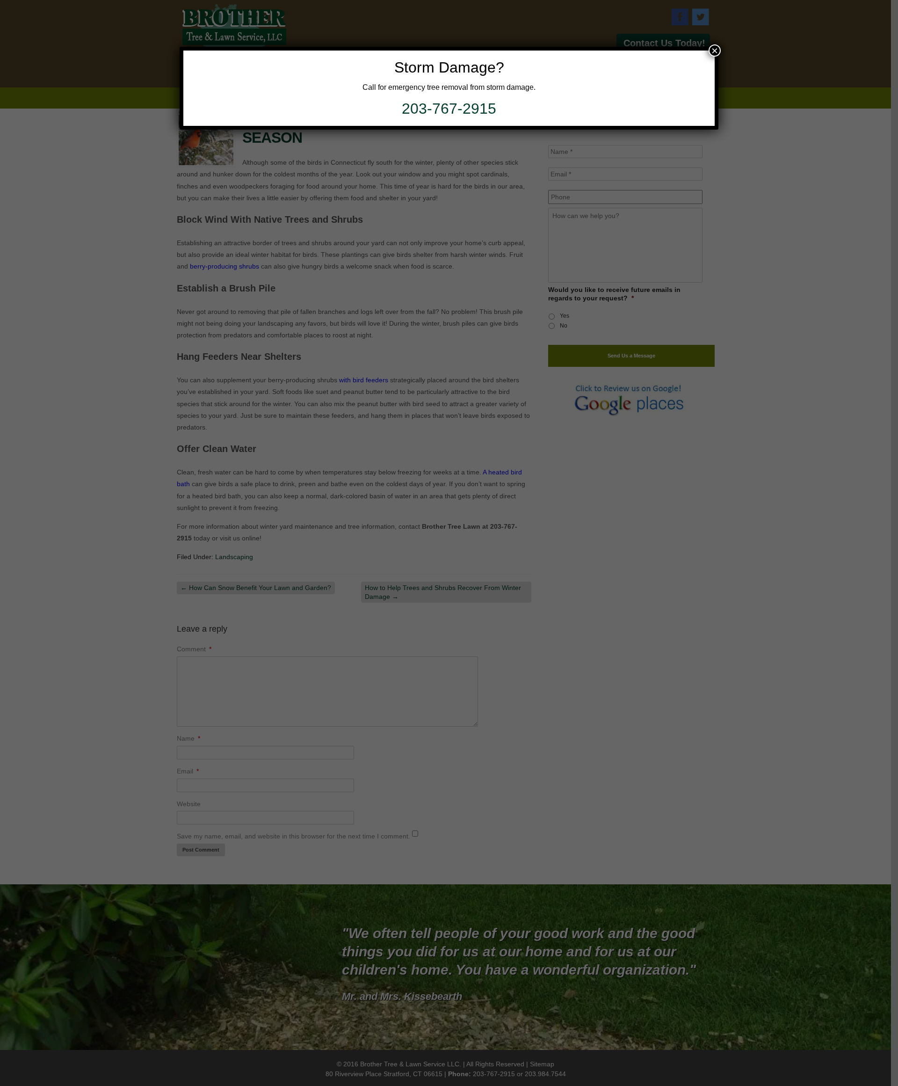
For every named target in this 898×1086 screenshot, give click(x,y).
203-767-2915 (449, 108)
